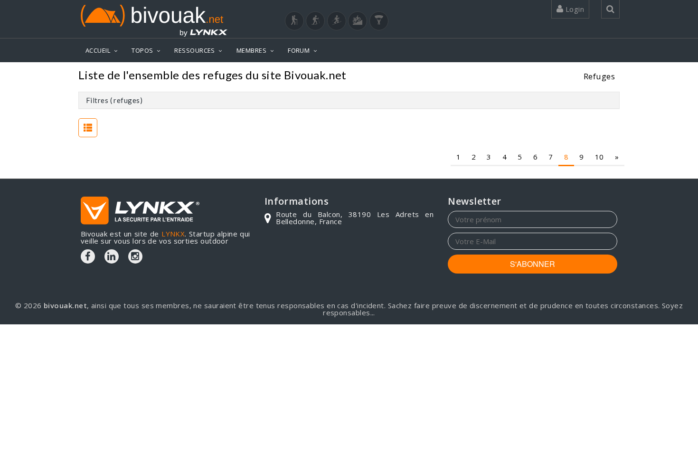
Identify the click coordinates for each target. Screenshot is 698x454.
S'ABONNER (532, 263)
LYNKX (173, 233)
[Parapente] (378, 20)
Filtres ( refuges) (114, 100)
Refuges (599, 76)
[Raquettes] (315, 20)
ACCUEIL (97, 50)
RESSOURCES (194, 50)
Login (573, 9)
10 (599, 156)
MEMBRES (251, 50)
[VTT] (357, 20)
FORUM (299, 50)
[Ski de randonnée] (336, 20)
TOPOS (142, 50)
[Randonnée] (294, 20)
